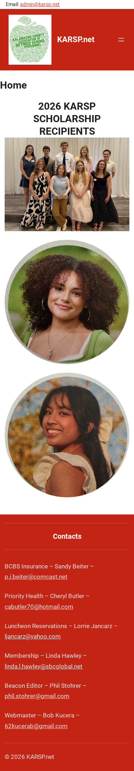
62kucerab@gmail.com (36, 726)
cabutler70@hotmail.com (39, 606)
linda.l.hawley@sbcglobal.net (44, 666)
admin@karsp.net (40, 4)
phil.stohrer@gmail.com (37, 696)
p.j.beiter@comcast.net (36, 576)
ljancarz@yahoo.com (33, 636)
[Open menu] (121, 39)
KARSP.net (75, 39)
